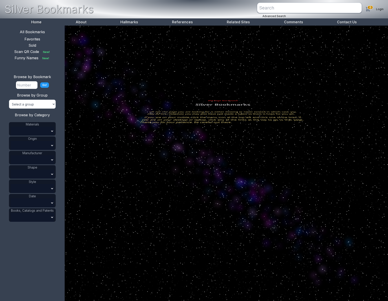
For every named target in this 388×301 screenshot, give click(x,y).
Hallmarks (129, 22)
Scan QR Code (32, 51)
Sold (32, 45)
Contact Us (347, 22)
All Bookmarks (32, 32)
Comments (293, 22)
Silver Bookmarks (49, 9)
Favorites (32, 39)
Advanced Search (274, 16)
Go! (44, 85)
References (182, 22)
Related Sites (238, 22)
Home (36, 22)
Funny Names (32, 58)
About (81, 22)
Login (380, 9)
